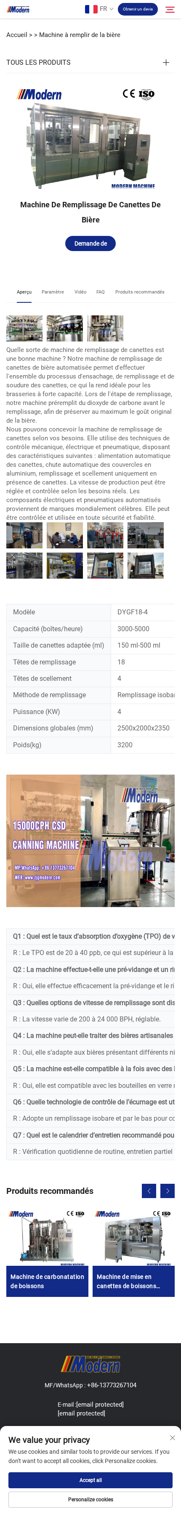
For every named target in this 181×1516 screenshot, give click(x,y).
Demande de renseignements (91, 245)
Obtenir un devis (138, 9)
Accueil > (19, 35)
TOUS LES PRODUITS (38, 62)
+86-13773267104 (110, 1385)
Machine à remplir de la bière (79, 35)
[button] (149, 1191)
